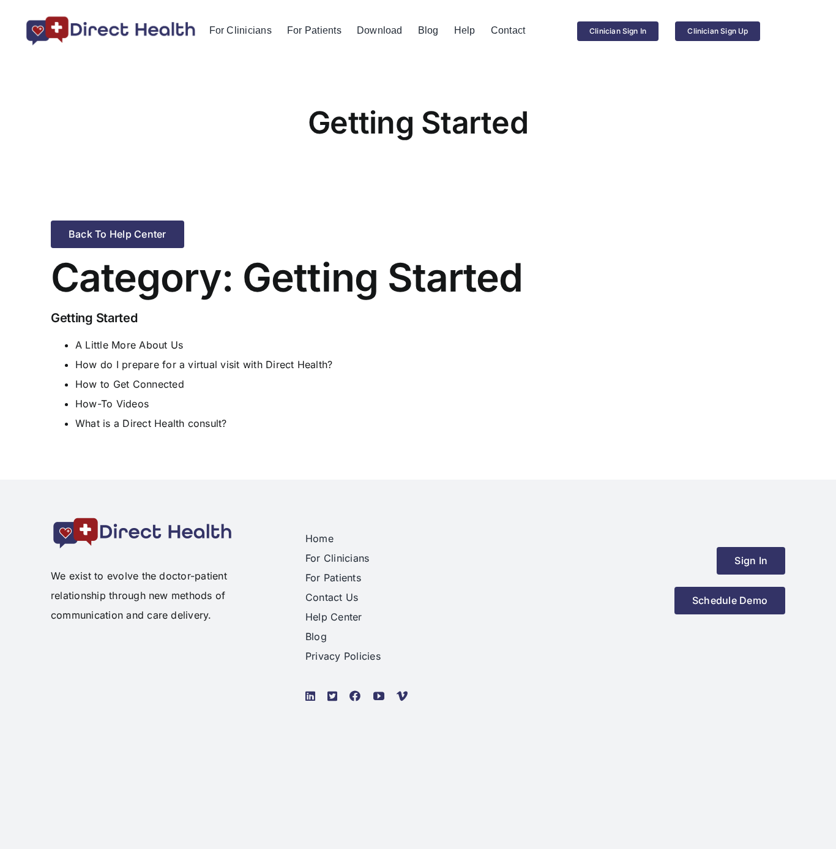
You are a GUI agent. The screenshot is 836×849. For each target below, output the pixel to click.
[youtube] (378, 695)
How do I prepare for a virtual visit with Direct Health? (203, 364)
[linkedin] (310, 695)
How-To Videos (112, 404)
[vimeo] (402, 695)
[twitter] (332, 695)
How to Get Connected (129, 384)
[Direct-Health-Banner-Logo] (110, 19)
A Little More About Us (129, 345)
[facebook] (354, 695)
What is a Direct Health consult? (151, 423)
